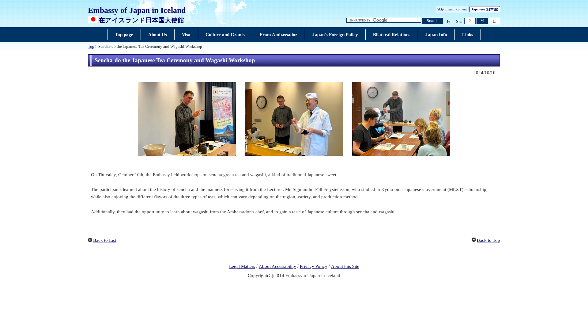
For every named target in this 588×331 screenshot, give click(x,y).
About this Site (345, 266)
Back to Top (488, 240)
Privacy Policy (313, 266)
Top (91, 46)
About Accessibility (277, 266)
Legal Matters (242, 266)
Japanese (484, 9)
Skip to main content (452, 9)
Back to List (104, 240)
